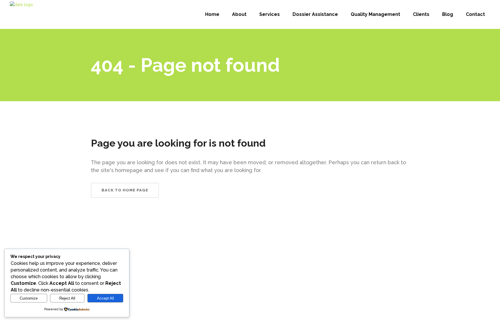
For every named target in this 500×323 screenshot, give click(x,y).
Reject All (67, 298)
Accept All (105, 298)
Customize (29, 298)
